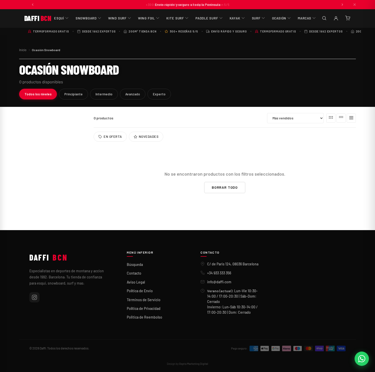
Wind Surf (117, 18)
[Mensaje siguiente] (342, 4)
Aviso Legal (136, 282)
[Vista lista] (351, 118)
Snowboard (86, 18)
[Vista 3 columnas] (330, 118)
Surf (256, 18)
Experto (159, 94)
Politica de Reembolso (144, 317)
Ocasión (279, 18)
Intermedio (103, 94)
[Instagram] (34, 297)
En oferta (113, 136)
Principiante (73, 94)
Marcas (304, 18)
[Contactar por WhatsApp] (362, 359)
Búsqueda (135, 264)
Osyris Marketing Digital (193, 363)
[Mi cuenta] (336, 18)
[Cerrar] (354, 4)
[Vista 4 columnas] (341, 118)
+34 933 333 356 (219, 273)
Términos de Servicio (143, 300)
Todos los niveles (38, 94)
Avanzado (132, 94)
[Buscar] (324, 18)
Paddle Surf (206, 18)
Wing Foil (146, 18)
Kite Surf (175, 18)
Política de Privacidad (143, 308)
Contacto (134, 273)
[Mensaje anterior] (32, 4)
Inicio (23, 50)
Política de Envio (140, 291)
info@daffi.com (219, 282)
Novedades (149, 136)
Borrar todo (225, 187)
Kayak (235, 18)
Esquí (59, 18)
